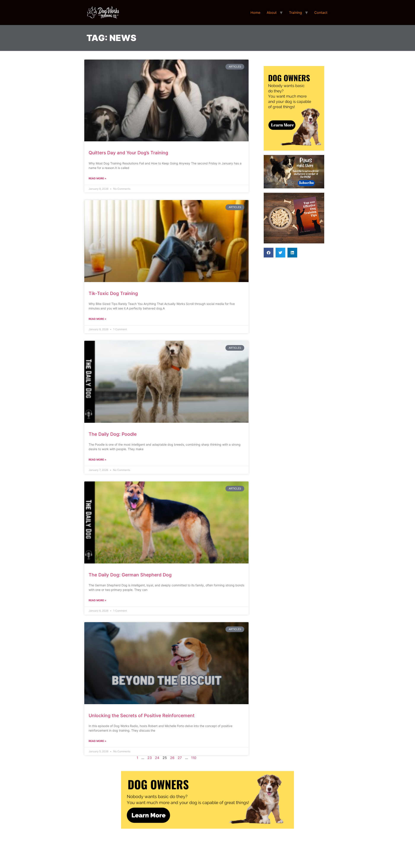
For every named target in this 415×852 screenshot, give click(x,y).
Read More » (97, 178)
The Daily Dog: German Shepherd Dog (130, 574)
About (272, 12)
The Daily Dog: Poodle (113, 434)
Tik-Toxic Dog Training (113, 293)
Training (295, 12)
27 (180, 758)
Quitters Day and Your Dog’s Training (128, 152)
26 (172, 758)
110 (193, 758)
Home (255, 12)
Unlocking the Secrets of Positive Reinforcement (142, 715)
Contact (320, 12)
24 (157, 758)
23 (149, 758)
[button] (268, 252)
